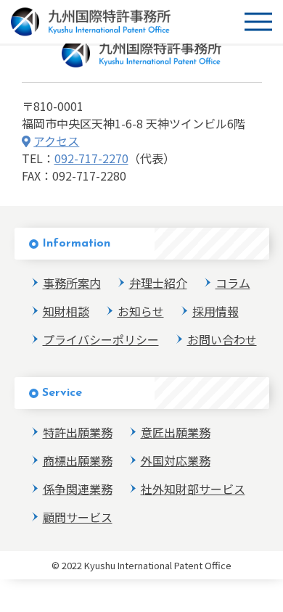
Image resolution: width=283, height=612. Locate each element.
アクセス (56, 140)
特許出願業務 (77, 432)
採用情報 (215, 311)
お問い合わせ (222, 339)
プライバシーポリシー (101, 339)
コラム (233, 282)
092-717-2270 (91, 158)
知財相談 (66, 311)
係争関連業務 (77, 488)
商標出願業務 (77, 460)
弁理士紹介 (158, 282)
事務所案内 (72, 282)
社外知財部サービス (193, 488)
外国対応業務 (175, 460)
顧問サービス (77, 517)
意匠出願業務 (175, 432)
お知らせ (141, 311)
